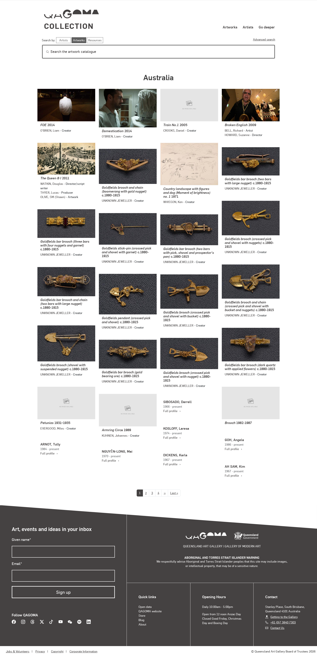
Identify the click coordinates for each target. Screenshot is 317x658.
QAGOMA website (150, 611)
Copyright (57, 651)
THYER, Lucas (49, 192)
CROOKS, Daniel (173, 130)
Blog (141, 620)
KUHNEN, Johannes (114, 435)
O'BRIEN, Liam (49, 130)
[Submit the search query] (44, 52)
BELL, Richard (234, 130)
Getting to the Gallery (284, 617)
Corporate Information (83, 651)
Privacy (40, 651)
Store (142, 615)
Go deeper (267, 27)
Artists (248, 27)
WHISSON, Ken (173, 202)
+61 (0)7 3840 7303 (283, 622)
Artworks (230, 27)
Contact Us (277, 628)
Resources (95, 40)
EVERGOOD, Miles (52, 428)
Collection (69, 26)
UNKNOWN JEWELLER (240, 188)
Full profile (171, 411)
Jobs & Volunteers (17, 651)
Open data (145, 607)
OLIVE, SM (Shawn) (52, 197)
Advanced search (264, 39)
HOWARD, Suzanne (237, 135)
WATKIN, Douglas (51, 184)
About (142, 624)
